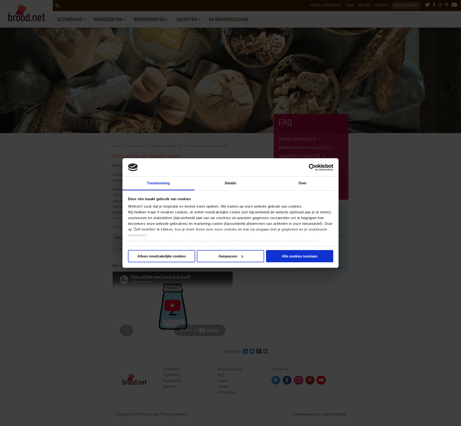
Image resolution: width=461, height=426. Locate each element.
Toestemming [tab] (158, 183)
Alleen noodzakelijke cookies (161, 256)
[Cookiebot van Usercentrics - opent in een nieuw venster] (312, 167)
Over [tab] (302, 183)
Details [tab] (231, 183)
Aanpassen (227, 256)
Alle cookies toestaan (299, 256)
